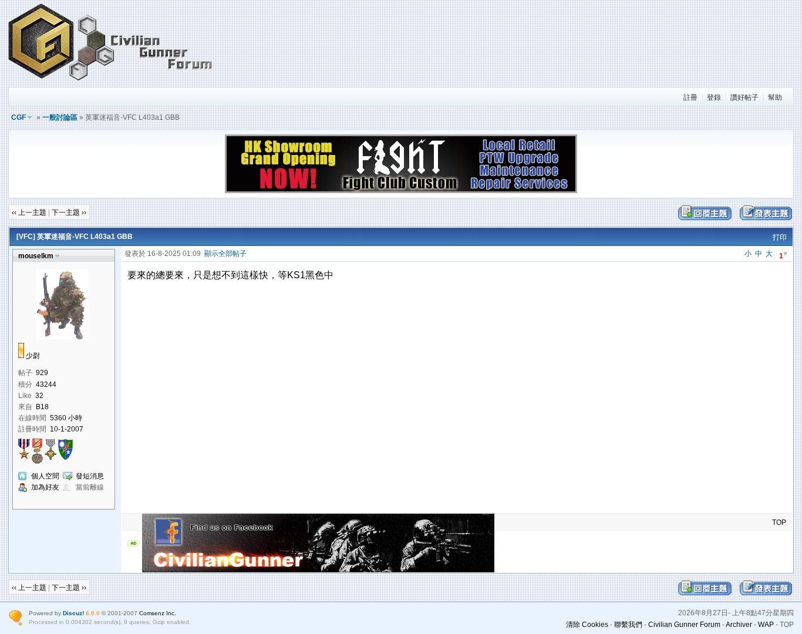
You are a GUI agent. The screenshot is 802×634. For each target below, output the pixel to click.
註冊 (690, 97)
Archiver (739, 624)
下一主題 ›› (69, 212)
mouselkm (35, 256)
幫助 (775, 97)
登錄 (714, 97)
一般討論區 (59, 117)
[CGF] (111, 81)
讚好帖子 (744, 97)
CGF (18, 117)
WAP (766, 624)
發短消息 (90, 476)
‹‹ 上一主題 (29, 212)
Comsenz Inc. (157, 613)
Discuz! (73, 613)
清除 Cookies (587, 624)
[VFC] (25, 236)
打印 (780, 237)
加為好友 (45, 487)
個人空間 (45, 476)
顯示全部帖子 (225, 253)
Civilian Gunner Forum (684, 624)
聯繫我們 (628, 624)
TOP (779, 522)
